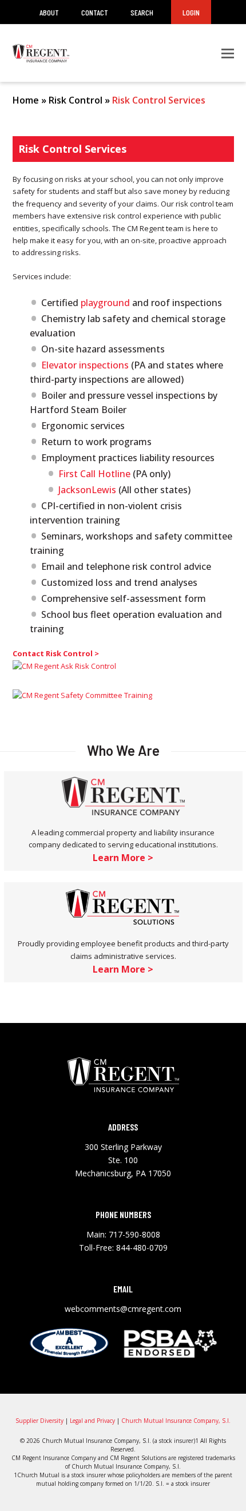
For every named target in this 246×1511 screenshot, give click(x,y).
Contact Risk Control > (56, 653)
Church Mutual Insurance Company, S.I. (176, 1421)
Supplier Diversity (39, 1421)
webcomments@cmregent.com (123, 1308)
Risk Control (75, 100)
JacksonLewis (87, 489)
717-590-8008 (134, 1234)
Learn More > (123, 857)
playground (105, 302)
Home (26, 100)
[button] (227, 53)
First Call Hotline (94, 473)
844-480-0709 (142, 1247)
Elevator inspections (85, 365)
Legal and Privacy (92, 1421)
